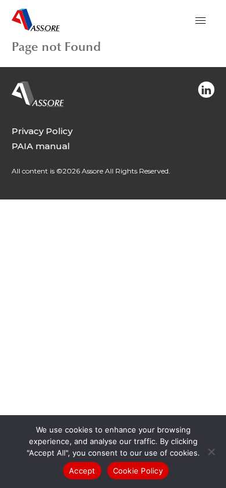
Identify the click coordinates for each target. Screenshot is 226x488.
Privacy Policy (42, 130)
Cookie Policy (138, 470)
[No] (211, 454)
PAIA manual (41, 146)
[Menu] (200, 20)
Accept (82, 470)
